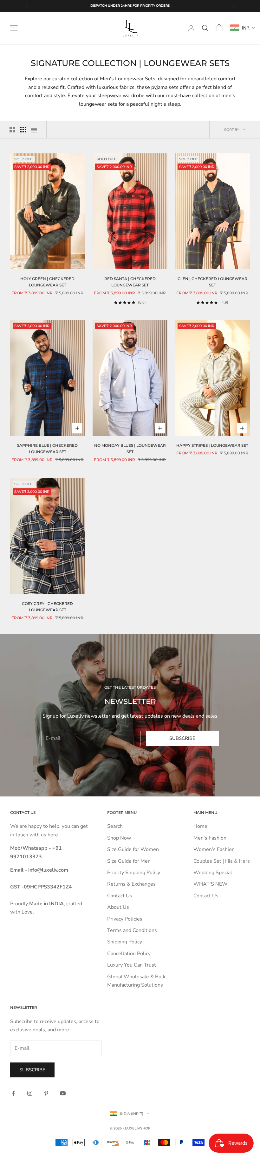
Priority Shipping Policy (133, 872)
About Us (118, 907)
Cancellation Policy (129, 953)
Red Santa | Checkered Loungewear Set (130, 281)
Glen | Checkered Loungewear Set (212, 281)
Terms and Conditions (132, 930)
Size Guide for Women (133, 849)
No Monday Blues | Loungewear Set (130, 448)
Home (200, 826)
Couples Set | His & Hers (221, 861)
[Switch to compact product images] (34, 129)
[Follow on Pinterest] (46, 1093)
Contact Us (119, 895)
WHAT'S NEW (210, 884)
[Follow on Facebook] (13, 1093)
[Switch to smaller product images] (23, 129)
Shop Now (119, 837)
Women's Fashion (214, 849)
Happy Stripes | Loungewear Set (212, 445)
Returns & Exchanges (131, 884)
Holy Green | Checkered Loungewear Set (47, 281)
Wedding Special (212, 872)
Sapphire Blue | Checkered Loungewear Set (47, 448)
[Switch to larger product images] (12, 129)
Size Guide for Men (129, 861)
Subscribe (182, 738)
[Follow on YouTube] (63, 1093)
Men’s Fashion (209, 837)
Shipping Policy (124, 941)
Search (115, 826)
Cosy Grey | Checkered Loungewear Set (47, 606)
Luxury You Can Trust (131, 964)
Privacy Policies (124, 918)
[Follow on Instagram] (30, 1093)
